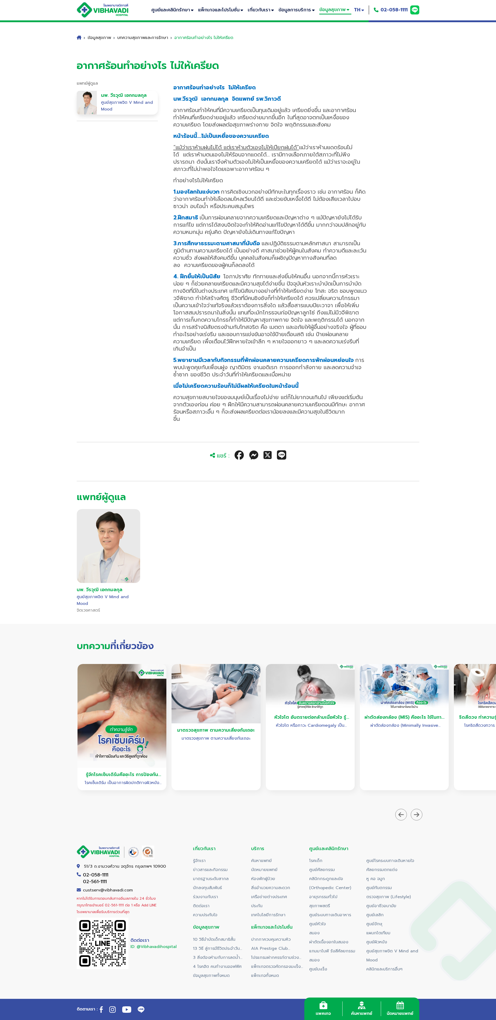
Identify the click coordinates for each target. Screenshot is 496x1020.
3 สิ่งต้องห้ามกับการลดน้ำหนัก (216, 958)
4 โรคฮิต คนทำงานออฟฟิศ (217, 966)
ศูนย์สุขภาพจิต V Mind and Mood (392, 955)
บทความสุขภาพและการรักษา (142, 38)
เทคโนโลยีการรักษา (268, 915)
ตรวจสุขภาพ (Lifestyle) (388, 897)
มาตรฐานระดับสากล (211, 879)
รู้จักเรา (199, 861)
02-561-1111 (95, 881)
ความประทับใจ (205, 915)
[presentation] (401, 814)
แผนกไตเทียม (378, 933)
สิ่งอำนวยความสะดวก (270, 888)
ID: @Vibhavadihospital (153, 947)
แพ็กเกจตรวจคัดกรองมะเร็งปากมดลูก (276, 967)
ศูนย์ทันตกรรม (379, 888)
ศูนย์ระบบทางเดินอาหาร (330, 915)
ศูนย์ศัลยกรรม (322, 870)
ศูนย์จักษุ (374, 924)
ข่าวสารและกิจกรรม (210, 870)
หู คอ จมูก (375, 879)
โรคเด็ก (315, 861)
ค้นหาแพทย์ (261, 861)
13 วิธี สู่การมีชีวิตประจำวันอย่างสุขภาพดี (216, 949)
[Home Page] (108, 10)
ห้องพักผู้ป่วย (263, 879)
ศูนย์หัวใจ (317, 924)
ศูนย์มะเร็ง (318, 969)
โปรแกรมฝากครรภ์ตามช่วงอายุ (275, 958)
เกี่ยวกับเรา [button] (259, 9)
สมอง (314, 933)
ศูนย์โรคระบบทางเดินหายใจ (390, 861)
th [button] (357, 9)
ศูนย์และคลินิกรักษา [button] (170, 9)
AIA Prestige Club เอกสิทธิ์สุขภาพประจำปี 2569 (277, 949)
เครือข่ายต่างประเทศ (269, 897)
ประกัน (256, 906)
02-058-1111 (394, 9)
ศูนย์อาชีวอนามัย (381, 906)
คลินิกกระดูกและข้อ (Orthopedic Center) (330, 883)
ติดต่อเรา (201, 906)
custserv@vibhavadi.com (108, 890)
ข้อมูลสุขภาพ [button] (332, 9)
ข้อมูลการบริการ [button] (294, 9)
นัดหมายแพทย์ (264, 870)
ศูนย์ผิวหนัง (376, 942)
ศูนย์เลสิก (375, 915)
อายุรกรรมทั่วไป (323, 897)
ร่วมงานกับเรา (205, 897)
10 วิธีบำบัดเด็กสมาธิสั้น (214, 939)
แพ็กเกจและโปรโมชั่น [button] (218, 9)
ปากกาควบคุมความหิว (271, 939)
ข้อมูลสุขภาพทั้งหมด (211, 975)
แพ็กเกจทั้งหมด (265, 975)
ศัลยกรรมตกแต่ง (381, 870)
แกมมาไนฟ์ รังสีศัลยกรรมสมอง (332, 955)
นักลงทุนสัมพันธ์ (207, 888)
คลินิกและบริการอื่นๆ (384, 969)
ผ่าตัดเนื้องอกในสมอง (328, 942)
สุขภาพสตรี (319, 906)
